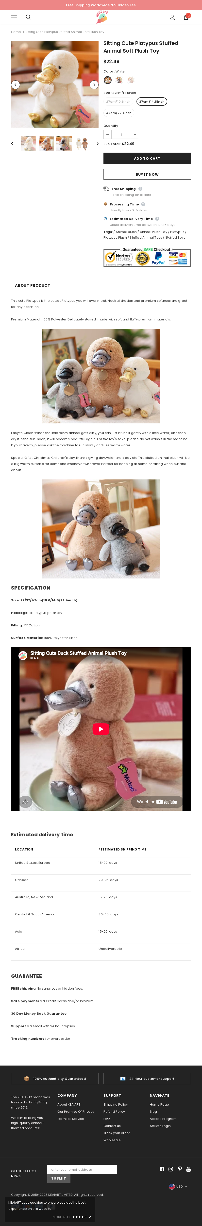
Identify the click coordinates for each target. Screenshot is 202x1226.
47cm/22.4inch (119, 113)
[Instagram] (170, 1169)
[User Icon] (172, 17)
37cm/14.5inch (152, 101)
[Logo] (102, 17)
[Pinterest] (179, 1169)
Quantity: (111, 125)
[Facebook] (161, 1169)
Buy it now (147, 174)
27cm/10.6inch (118, 101)
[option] (55, 84)
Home (16, 31)
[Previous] (15, 84)
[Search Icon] (33, 17)
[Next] (94, 84)
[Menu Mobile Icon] (14, 17)
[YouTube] (188, 1169)
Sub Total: (111, 144)
